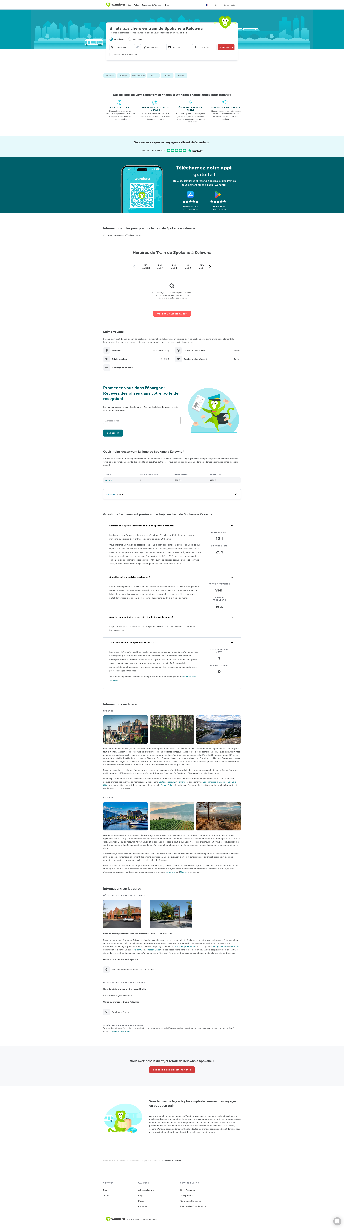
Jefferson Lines (152, 949)
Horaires (110, 75)
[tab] (119, 40)
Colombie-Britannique (138, 1160)
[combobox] (121, 47)
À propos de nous (146, 1190)
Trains (136, 5)
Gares (181, 75)
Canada (122, 1160)
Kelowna (153, 1160)
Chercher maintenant (121, 1031)
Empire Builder (167, 785)
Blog (167, 5)
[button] (208, 5)
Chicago (221, 782)
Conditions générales (190, 1201)
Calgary (183, 872)
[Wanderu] (115, 4)
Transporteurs (138, 75)
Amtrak (108, 480)
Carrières (142, 1206)
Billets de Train (109, 1160)
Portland (181, 782)
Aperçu (123, 75)
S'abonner (113, 433)
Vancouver (171, 872)
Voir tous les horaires (172, 314)
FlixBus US (137, 949)
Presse (141, 1201)
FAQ (153, 75)
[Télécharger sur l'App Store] (190, 194)
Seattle (162, 782)
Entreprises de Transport (152, 5)
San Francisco (209, 782)
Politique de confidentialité (193, 1206)
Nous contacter (187, 1190)
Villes (167, 75)
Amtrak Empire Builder (184, 946)
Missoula (170, 782)
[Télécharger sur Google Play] (218, 194)
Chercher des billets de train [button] (172, 1070)
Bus (129, 5)
